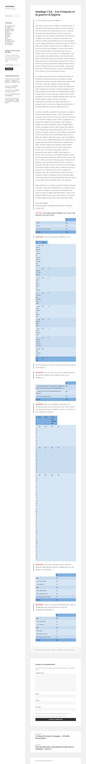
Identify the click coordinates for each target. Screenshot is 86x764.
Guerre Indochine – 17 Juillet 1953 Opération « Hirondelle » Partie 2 (12, 81)
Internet (55, 650)
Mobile (8, 35)
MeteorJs (9, 33)
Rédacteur (48, 650)
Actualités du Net (11, 26)
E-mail (37, 700)
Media (8, 32)
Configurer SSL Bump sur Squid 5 (11, 86)
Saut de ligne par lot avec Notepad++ (12, 94)
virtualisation (9, 44)
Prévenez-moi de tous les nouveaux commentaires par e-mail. (53, 713)
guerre (67, 650)
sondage (72, 650)
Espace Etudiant (10, 30)
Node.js (8, 36)
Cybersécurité (10, 29)
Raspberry (9, 39)
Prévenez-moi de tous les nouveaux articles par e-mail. (51, 716)
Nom (37, 694)
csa (64, 650)
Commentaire (40, 673)
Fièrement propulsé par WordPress (44, 760)
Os (7, 38)
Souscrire (9, 69)
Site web (38, 707)
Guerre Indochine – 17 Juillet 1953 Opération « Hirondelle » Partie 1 (12, 101)
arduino (9, 27)
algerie (61, 650)
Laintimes (9, 6)
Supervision (10, 42)
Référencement (11, 41)
